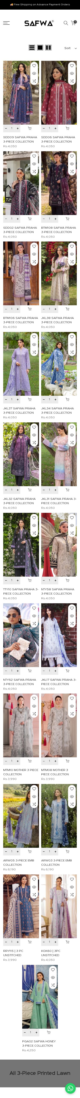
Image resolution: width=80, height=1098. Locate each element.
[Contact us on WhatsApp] (70, 1088)
